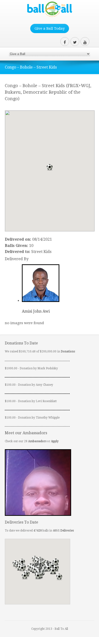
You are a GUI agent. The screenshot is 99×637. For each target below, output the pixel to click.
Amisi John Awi (36, 311)
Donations (68, 351)
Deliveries (67, 530)
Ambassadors (37, 441)
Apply (55, 441)
